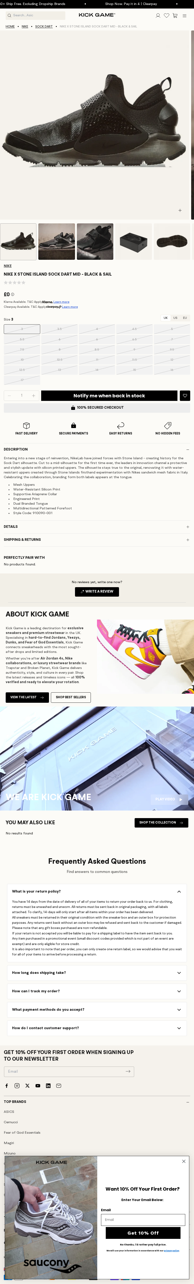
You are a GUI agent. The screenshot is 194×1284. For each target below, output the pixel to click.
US (175, 318)
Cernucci (11, 1122)
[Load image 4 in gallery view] (133, 241)
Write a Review (102, 593)
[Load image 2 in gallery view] (56, 241)
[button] (175, 15)
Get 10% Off (143, 1233)
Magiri (9, 1143)
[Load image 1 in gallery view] (18, 241)
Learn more (61, 302)
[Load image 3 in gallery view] (95, 241)
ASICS (9, 1112)
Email (106, 1210)
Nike (25, 26)
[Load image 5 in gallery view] (172, 241)
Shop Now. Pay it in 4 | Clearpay (111, 4)
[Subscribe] (128, 1071)
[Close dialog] (183, 1161)
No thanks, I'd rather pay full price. (143, 1245)
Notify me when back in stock (109, 395)
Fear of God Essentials (22, 1133)
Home (10, 26)
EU (185, 318)
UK (166, 318)
